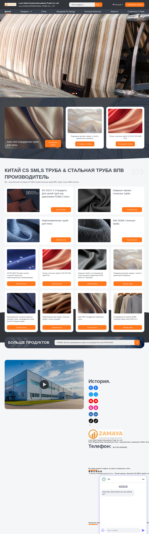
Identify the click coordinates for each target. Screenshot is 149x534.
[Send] (143, 530)
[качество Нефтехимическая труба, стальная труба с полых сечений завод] (56, 303)
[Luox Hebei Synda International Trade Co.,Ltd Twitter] (89, 471)
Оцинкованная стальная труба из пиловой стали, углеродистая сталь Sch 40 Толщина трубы (20, 319)
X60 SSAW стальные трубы (124, 222)
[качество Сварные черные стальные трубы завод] (94, 200)
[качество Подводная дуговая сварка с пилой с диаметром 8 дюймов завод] (85, 121)
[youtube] (93, 402)
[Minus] (143, 479)
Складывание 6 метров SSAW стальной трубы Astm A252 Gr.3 (125, 318)
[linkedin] (93, 415)
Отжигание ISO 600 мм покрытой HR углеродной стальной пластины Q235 (85, 342)
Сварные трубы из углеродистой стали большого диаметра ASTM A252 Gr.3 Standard (90, 275)
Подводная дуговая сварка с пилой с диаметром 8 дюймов (85, 137)
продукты (24, 12)
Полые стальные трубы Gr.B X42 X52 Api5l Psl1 (125, 137)
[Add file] (103, 530)
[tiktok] (93, 422)
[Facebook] (93, 389)
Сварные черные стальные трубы (122, 192)
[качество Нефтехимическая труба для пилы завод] (23, 230)
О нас (44, 12)
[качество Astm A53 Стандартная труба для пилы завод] (34, 127)
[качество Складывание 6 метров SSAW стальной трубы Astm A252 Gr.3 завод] (127, 303)
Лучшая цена (61, 210)
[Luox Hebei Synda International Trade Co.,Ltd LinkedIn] (96, 471)
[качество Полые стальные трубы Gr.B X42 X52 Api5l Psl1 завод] (125, 121)
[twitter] (93, 396)
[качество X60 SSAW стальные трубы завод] (94, 230)
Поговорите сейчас (134, 5)
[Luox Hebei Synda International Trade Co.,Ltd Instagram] (94, 471)
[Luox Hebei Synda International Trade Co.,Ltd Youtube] (101, 471)
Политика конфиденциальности (100, 473)
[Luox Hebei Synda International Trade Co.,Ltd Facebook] (92, 471)
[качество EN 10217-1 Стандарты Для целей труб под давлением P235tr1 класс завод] (23, 200)
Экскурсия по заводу (65, 12)
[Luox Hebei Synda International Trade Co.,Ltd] (10, 7)
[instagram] (93, 409)
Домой (8, 12)
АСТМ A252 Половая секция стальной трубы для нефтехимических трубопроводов (20, 275)
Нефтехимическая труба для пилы (55, 222)
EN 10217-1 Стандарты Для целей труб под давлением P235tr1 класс (56, 193)
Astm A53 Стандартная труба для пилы (23, 143)
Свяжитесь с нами (136, 12)
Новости (114, 12)
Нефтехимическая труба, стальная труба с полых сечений (55, 318)
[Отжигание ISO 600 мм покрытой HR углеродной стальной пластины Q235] (137, 342)
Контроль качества (93, 12)
